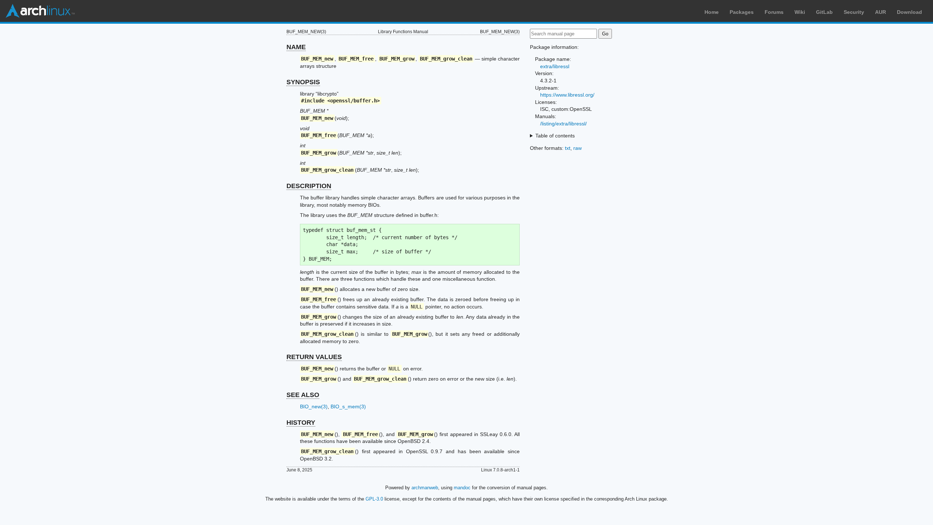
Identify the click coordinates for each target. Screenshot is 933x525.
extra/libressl (554, 66)
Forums (774, 12)
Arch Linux (40, 11)
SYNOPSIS (303, 82)
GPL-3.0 (374, 499)
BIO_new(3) (314, 406)
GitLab (824, 12)
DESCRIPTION (308, 186)
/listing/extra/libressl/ (563, 124)
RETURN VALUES (314, 357)
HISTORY (300, 422)
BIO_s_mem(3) (348, 406)
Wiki (800, 12)
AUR (880, 12)
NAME (296, 47)
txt (567, 148)
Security (854, 12)
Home (711, 12)
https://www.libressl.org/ (567, 95)
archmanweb (424, 487)
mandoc (462, 487)
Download (909, 12)
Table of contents (555, 136)
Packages (742, 12)
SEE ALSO (302, 394)
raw (577, 148)
